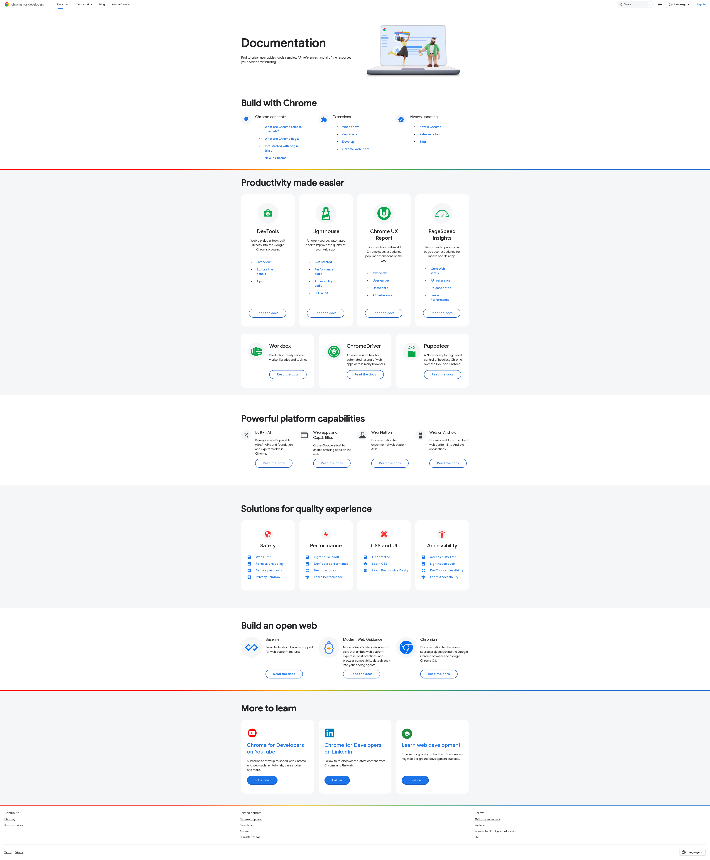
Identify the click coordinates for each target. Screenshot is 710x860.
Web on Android (443, 432)
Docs (60, 4)
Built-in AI (263, 432)
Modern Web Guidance (362, 639)
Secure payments (269, 570)
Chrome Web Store (356, 149)
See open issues (13, 825)
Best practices (325, 570)
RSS (477, 837)
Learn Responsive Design (391, 570)
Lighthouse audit (326, 557)
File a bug (10, 819)
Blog (102, 4)
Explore (415, 780)
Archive (244, 831)
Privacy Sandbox (268, 577)
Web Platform (383, 432)
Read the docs (267, 313)
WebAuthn (263, 557)
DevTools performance (331, 564)
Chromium (429, 639)
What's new (350, 127)
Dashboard (380, 288)
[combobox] (635, 4)
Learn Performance (328, 577)
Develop (348, 142)
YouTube (480, 825)
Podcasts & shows (250, 837)
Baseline (273, 639)
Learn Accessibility (444, 577)
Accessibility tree (443, 557)
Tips (260, 281)
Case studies (84, 4)
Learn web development (431, 745)
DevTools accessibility (447, 570)
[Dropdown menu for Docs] (68, 4)
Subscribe (262, 780)
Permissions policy (270, 564)
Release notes (430, 134)
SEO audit (321, 293)
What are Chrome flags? (282, 139)
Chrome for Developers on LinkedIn (495, 831)
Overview (264, 262)
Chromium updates (251, 819)
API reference (383, 295)
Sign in (701, 4)
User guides (381, 280)
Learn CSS (379, 564)
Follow (337, 780)
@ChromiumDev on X (487, 819)
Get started (350, 134)
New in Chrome (121, 4)
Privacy (19, 852)
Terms (7, 852)
